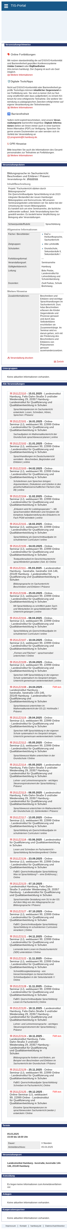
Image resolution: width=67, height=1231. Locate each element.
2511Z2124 (19, 1036)
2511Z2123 (19, 883)
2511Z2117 (19, 817)
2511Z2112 (19, 742)
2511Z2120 (19, 1008)
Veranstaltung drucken (21, 358)
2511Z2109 (19, 662)
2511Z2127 (19, 911)
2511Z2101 (19, 421)
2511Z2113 (19, 792)
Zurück (60, 361)
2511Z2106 (19, 593)
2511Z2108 (19, 687)
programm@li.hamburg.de (23, 137)
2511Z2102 (19, 443)
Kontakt (23, 1226)
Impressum (11, 1226)
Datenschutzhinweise (55, 1226)
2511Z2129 (19, 1069)
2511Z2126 (19, 858)
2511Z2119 (19, 717)
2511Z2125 (19, 1091)
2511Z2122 (19, 958)
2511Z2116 (19, 618)
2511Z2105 (19, 546)
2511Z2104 (19, 496)
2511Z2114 (19, 764)
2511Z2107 (19, 639)
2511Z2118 (19, 839)
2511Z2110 (19, 393)
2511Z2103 (19, 468)
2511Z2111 (19, 568)
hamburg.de (36, 1226)
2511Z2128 (19, 986)
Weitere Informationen (21, 75)
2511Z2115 (19, 523)
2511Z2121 (19, 936)
